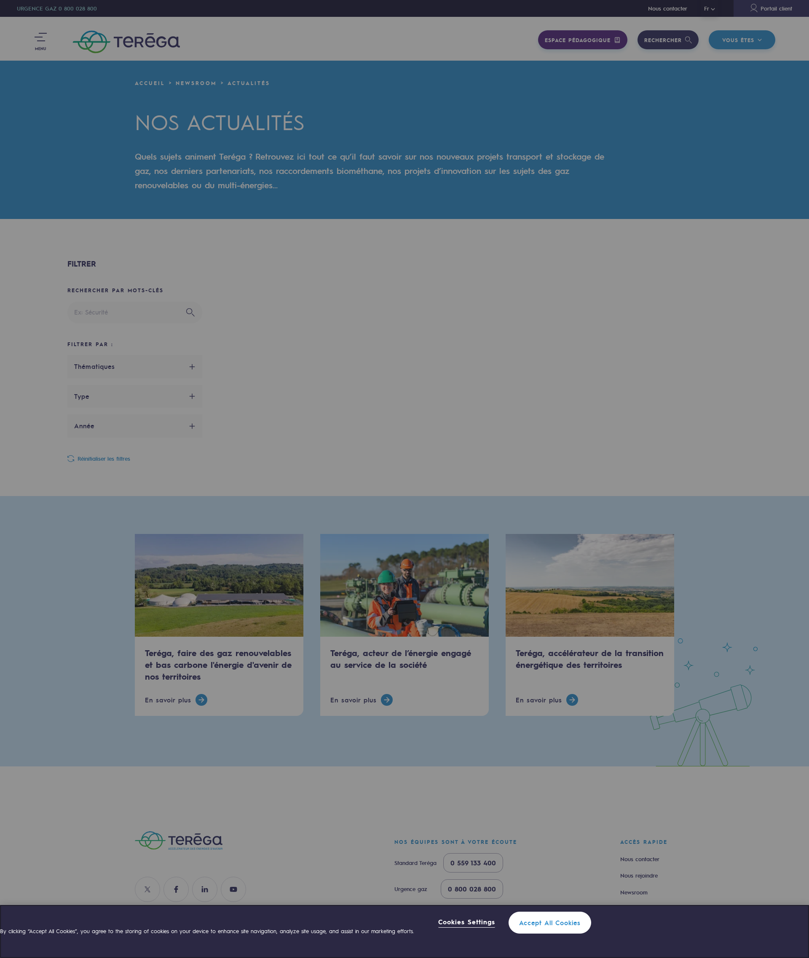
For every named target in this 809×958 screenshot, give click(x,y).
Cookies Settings (466, 922)
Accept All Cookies (550, 922)
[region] (404, 931)
